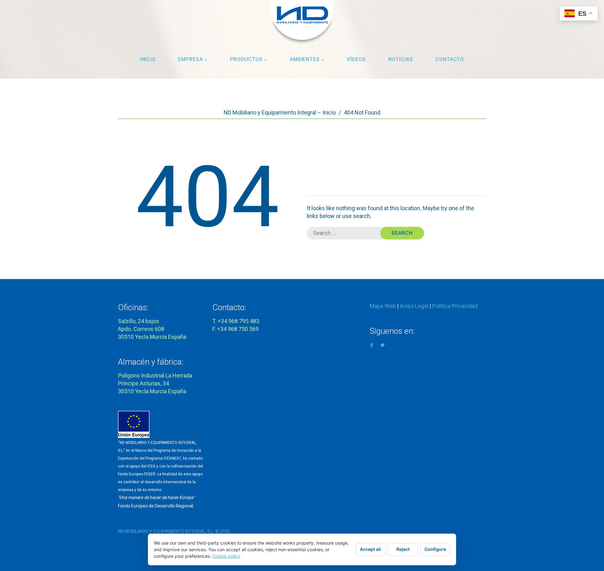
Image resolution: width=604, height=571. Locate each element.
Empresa (190, 59)
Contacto (449, 59)
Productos (246, 59)
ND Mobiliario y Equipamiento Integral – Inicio (280, 112)
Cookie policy (226, 556)
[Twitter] (382, 344)
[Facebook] (372, 344)
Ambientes (305, 59)
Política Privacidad (455, 306)
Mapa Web (383, 306)
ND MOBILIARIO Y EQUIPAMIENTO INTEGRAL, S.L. (166, 531)
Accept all (370, 549)
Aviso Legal (414, 306)
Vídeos (356, 59)
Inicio (148, 59)
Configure (435, 549)
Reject (403, 549)
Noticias (400, 59)
